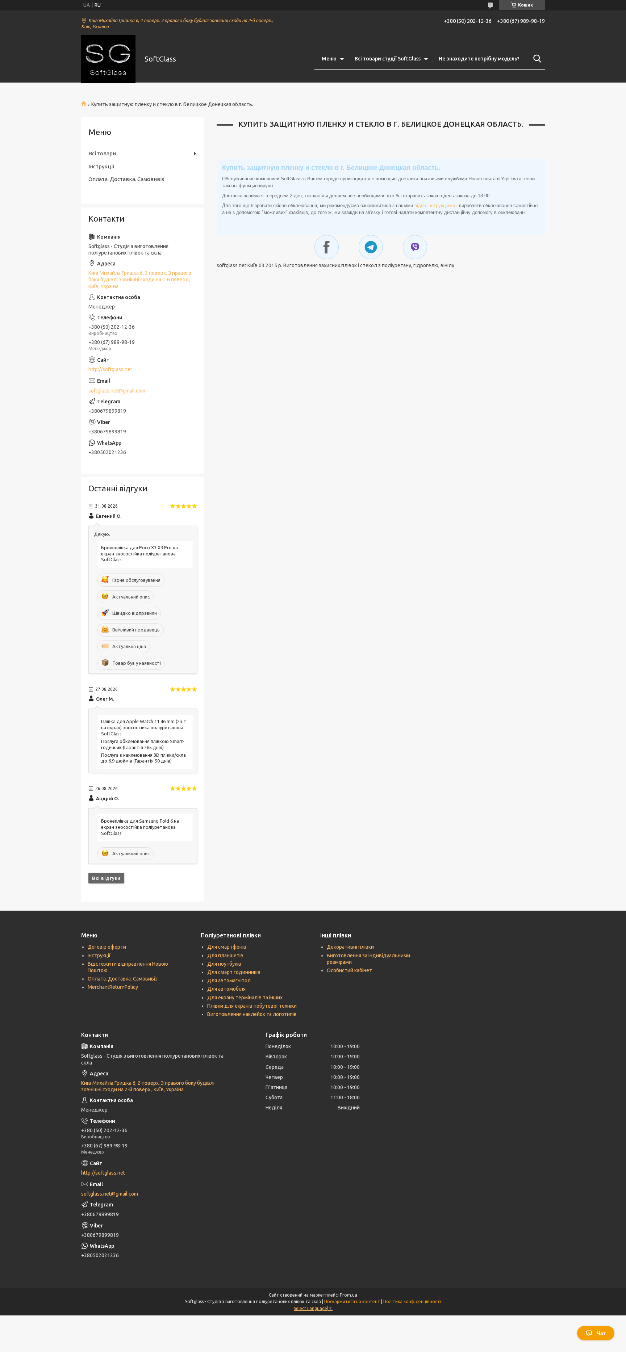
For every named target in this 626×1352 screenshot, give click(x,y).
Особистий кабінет (349, 970)
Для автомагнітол (229, 980)
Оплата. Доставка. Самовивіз (126, 179)
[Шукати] (536, 58)
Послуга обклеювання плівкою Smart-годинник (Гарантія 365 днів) (142, 744)
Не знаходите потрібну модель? (479, 59)
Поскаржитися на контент (352, 1301)
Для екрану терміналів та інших (245, 997)
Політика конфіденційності (412, 1301)
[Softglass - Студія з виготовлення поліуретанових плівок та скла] (108, 59)
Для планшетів (225, 955)
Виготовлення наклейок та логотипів (252, 1014)
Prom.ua (348, 1295)
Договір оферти (107, 947)
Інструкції (101, 166)
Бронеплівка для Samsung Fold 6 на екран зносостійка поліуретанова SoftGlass (140, 827)
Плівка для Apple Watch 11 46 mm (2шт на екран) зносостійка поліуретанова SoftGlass (144, 727)
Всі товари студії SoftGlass (388, 59)
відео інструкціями (434, 205)
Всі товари (102, 153)
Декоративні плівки (350, 947)
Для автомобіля (226, 989)
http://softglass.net (110, 369)
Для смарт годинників (233, 972)
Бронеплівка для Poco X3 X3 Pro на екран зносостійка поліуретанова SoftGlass (139, 553)
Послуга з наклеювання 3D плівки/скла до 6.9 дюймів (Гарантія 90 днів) (143, 758)
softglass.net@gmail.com (116, 391)
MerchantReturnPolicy (113, 987)
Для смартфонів (226, 947)
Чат (601, 1333)
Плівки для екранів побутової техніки (252, 1006)
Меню (329, 59)
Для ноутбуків (224, 964)
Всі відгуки (106, 878)
